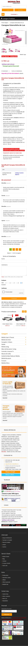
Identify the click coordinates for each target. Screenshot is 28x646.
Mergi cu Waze (9, 475)
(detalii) (21, 73)
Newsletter (5, 600)
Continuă (14, 298)
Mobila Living (5, 347)
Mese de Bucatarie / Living (8, 349)
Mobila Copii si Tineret (7, 337)
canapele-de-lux (14, 305)
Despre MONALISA (7, 538)
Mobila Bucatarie (6, 358)
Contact (4, 561)
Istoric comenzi (6, 596)
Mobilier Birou (5, 363)
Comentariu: (4, 265)
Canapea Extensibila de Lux (17, 22)
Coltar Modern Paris (7, 324)
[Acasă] (14, 3)
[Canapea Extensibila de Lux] (14, 37)
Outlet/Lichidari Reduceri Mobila (10, 356)
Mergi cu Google (10, 472)
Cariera (4, 547)
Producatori (5, 575)
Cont (7, 10)
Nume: (3, 258)
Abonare (6, 614)
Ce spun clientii (6, 563)
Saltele (3, 344)
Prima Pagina (4, 22)
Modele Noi (5, 584)
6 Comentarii (4, 71)
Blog (3, 558)
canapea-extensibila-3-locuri (12, 303)
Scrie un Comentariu (16, 71)
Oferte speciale (6, 582)
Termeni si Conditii (7, 540)
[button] (25, 311)
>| (20, 249)
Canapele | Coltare (6, 342)
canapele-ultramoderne (16, 307)
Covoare (3, 361)
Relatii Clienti (5, 556)
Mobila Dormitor (6, 340)
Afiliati (4, 580)
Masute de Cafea (6, 354)
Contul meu (5, 594)
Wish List (4, 598)
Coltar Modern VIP (20, 324)
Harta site (4, 565)
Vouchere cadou (6, 577)
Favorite (20, 10)
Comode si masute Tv (7, 351)
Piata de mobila (6, 542)
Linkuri (4, 544)
